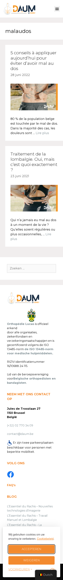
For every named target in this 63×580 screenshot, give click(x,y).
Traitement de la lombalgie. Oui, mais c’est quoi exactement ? (33, 161)
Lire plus (42, 133)
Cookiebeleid (45, 539)
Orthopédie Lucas (20, 324)
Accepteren (31, 549)
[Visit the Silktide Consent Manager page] (52, 569)
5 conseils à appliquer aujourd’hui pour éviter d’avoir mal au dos (33, 60)
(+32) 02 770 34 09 (20, 425)
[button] (57, 9)
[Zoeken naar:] (31, 268)
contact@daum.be (20, 434)
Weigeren (31, 560)
